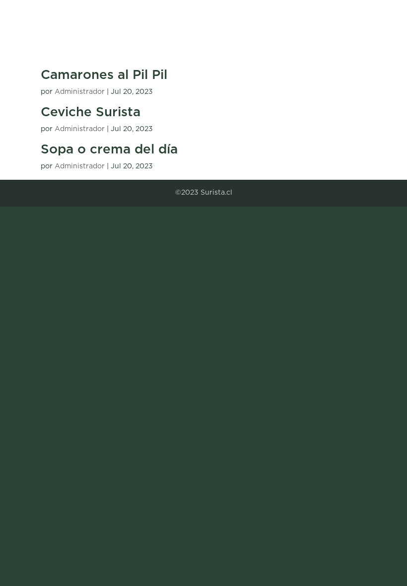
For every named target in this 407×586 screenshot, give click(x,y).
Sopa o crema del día (109, 149)
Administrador (80, 91)
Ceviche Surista (90, 112)
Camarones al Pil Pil (104, 75)
